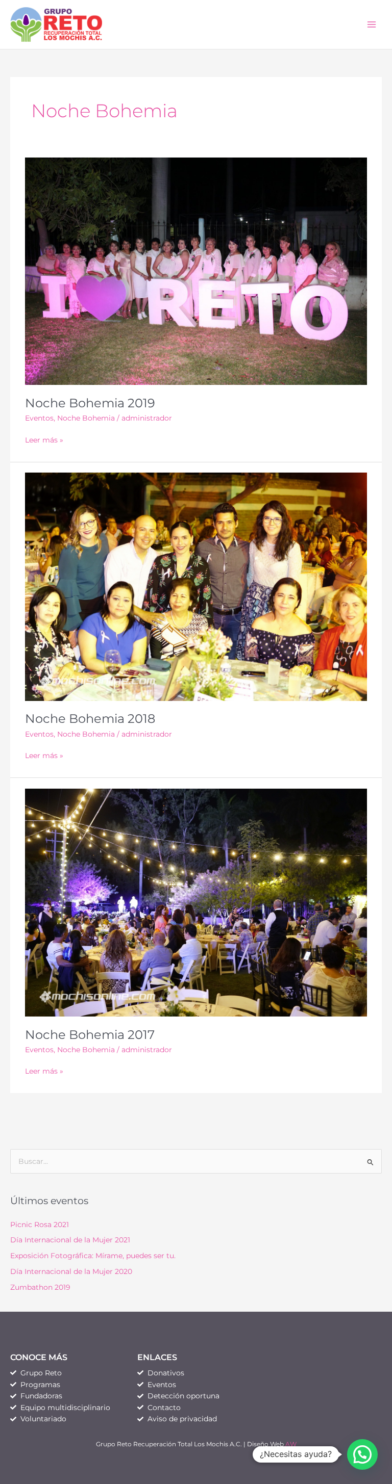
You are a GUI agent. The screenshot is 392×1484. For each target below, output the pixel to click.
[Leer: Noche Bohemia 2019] (195, 271)
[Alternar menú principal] (371, 24)
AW (291, 1444)
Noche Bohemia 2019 (90, 403)
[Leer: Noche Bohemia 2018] (195, 586)
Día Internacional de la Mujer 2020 (71, 1271)
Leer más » (44, 439)
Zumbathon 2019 (40, 1287)
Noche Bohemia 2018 (90, 718)
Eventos (39, 418)
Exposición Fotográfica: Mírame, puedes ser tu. (93, 1256)
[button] (362, 1454)
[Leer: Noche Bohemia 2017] (195, 902)
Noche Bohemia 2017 (90, 1034)
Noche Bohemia (86, 418)
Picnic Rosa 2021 (39, 1224)
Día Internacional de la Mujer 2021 (70, 1240)
